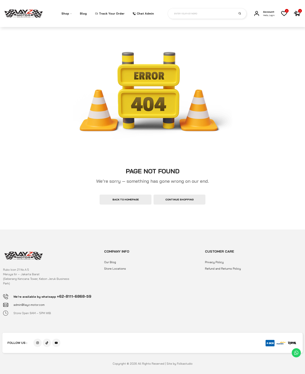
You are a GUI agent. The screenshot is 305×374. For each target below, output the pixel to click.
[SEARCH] (242, 13)
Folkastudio (185, 363)
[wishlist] (284, 13)
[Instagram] (37, 343)
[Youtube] (56, 343)
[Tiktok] (47, 343)
